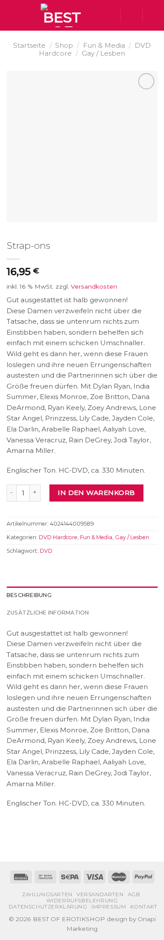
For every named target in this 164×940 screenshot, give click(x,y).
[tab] (82, 595)
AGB (134, 894)
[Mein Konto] (131, 15)
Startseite (29, 45)
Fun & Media (104, 45)
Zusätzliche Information (48, 612)
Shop (64, 45)
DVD (46, 551)
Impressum (108, 907)
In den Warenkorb (96, 492)
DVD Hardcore (58, 537)
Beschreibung (29, 595)
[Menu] (12, 15)
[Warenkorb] (153, 15)
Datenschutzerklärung (48, 907)
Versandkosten (94, 286)
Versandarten (100, 894)
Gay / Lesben (103, 53)
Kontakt (143, 907)
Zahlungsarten (47, 894)
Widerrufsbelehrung (82, 901)
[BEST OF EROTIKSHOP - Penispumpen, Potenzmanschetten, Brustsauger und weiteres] (62, 15)
